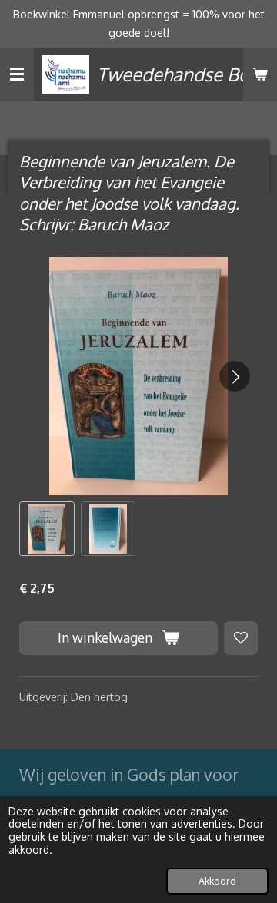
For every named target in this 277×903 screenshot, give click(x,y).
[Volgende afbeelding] (234, 376)
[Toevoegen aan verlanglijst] (241, 638)
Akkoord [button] (217, 881)
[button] (47, 529)
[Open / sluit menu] (17, 74)
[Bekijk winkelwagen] (260, 74)
